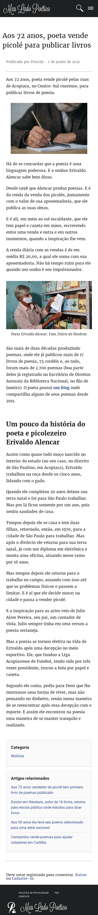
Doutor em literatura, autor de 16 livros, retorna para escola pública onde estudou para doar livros (48, 807)
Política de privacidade (34, 893)
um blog (61, 387)
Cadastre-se (23, 878)
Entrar (81, 874)
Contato (24, 896)
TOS (56, 893)
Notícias (17, 756)
